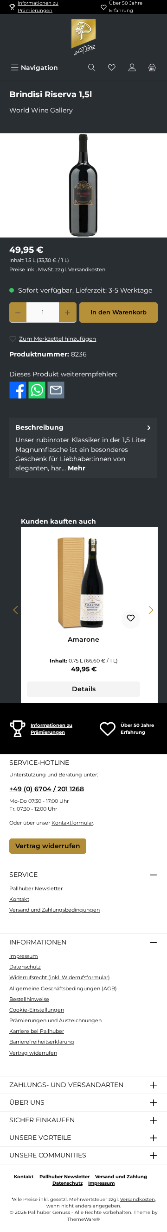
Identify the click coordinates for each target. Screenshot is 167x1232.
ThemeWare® (83, 1219)
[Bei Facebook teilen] (17, 389)
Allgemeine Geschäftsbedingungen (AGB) (63, 988)
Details (84, 689)
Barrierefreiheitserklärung (41, 1041)
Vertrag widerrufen (47, 846)
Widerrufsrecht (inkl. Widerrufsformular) (59, 977)
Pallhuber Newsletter (36, 888)
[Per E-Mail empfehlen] (55, 389)
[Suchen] (92, 67)
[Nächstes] (151, 610)
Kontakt (19, 899)
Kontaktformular (72, 822)
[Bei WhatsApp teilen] (36, 389)
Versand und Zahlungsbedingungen (54, 910)
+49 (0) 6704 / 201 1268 (46, 789)
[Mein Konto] (132, 67)
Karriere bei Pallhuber (36, 1031)
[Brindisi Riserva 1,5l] (83, 185)
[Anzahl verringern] (17, 312)
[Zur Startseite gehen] (83, 37)
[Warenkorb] (152, 67)
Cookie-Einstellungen (36, 1010)
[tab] (83, 448)
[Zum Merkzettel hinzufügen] (131, 619)
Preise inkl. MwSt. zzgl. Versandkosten (57, 269)
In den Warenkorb (118, 312)
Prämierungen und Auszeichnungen (55, 1020)
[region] (83, 185)
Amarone (83, 640)
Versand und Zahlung (121, 1176)
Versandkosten (137, 1199)
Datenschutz (25, 966)
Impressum (23, 956)
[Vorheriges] (16, 610)
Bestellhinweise (29, 999)
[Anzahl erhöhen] (67, 312)
